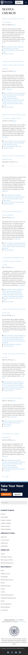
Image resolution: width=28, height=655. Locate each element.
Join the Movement (6, 604)
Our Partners (4, 610)
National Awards (5, 607)
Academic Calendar (6, 520)
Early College (4, 517)
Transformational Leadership (10, 98)
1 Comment (7, 426)
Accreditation (4, 577)
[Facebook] (8, 652)
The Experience (18, 294)
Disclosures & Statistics (7, 595)
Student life (12, 341)
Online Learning (5, 526)
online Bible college (12, 103)
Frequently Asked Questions (8, 598)
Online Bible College (12, 198)
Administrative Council (7, 580)
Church (4, 48)
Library (3, 554)
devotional (18, 146)
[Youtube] (16, 652)
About (2, 570)
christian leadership (9, 50)
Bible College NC (8, 93)
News (16, 48)
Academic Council (5, 573)
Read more (9, 89)
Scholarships (4, 546)
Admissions (4, 537)
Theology (12, 246)
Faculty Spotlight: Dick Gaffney (12, 398)
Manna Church (11, 48)
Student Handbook (6, 529)
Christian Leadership (17, 47)
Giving (2, 601)
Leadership (5, 95)
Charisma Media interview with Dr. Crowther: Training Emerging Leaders (13, 261)
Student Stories (6, 200)
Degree (9, 291)
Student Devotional (12, 144)
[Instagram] (12, 652)
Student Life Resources (7, 563)
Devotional (5, 143)
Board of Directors (6, 586)
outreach (18, 50)
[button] (26, 2)
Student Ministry (11, 96)
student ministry (19, 202)
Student (20, 198)
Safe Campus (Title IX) (7, 560)
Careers (3, 589)
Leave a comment (8, 53)
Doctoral (3, 514)
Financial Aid (4, 543)
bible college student (9, 389)
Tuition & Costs (5, 540)
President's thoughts (7, 294)
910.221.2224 (22, 621)
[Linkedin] (20, 652)
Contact (3, 592)
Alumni (3, 583)
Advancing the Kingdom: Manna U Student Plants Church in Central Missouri (13, 65)
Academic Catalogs (6, 523)
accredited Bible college (10, 100)
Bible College (7, 47)
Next (7, 476)
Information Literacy (6, 557)
